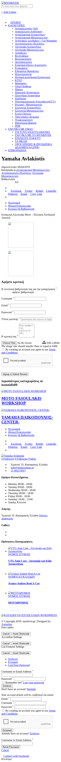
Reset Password (11, 747)
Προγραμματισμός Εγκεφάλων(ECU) (35, 101)
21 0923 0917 (18, 470)
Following (21, 458)
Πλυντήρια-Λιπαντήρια (27, 95)
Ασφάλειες (21, 52)
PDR (17, 126)
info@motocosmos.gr (22, 467)
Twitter (28, 191)
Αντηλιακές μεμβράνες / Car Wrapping (36, 40)
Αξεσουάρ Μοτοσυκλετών (29, 49)
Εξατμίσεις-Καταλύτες (27, 71)
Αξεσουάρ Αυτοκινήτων (28, 46)
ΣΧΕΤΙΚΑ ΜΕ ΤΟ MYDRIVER (33, 135)
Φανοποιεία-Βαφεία (25, 123)
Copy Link (36, 194)
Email (24, 194)
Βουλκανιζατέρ (23, 59)
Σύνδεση (13, 659)
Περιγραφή (14, 202)
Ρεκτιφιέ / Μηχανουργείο (28, 104)
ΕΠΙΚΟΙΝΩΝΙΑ (17, 150)
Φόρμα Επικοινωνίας (19, 205)
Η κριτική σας (9, 336)
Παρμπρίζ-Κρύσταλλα (27, 92)
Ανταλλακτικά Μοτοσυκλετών (31, 37)
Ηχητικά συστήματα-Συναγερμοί (32, 77)
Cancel (6, 634)
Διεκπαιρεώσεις (23, 62)
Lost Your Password (19, 665)
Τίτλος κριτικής (10, 319)
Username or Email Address (17, 671)
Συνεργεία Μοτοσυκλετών (29, 110)
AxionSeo (6, 624)
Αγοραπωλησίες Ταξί (26, 28)
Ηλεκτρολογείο (23, 74)
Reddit (39, 191)
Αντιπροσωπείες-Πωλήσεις (29, 43)
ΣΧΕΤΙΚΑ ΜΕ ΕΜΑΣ (20, 129)
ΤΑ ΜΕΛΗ (21, 141)
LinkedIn (51, 191)
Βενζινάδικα (21, 55)
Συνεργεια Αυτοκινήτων (28, 107)
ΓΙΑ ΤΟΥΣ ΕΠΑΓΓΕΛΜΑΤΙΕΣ (32, 132)
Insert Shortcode (21, 634)
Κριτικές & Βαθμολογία (21, 208)
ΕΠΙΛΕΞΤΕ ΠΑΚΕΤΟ (27, 138)
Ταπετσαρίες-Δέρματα (27, 116)
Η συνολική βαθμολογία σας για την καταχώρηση (29, 289)
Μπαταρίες (21, 83)
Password (7, 312)
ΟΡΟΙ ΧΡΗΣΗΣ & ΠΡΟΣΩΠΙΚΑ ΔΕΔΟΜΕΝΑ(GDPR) (33, 146)
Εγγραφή (13, 662)
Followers (7, 458)
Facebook (16, 191)
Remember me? (14, 682)
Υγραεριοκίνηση (24, 119)
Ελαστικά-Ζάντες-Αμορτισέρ (30, 65)
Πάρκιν (19, 89)
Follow (32, 458)
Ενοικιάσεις (21, 68)
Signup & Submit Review (15, 374)
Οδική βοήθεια (23, 86)
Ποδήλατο (20, 98)
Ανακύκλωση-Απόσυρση (28, 31)
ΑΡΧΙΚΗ (15, 22)
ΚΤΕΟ (18, 80)
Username (7, 298)
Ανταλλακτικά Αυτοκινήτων (30, 34)
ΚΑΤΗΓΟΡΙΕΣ (16, 25)
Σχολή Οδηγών (23, 113)
